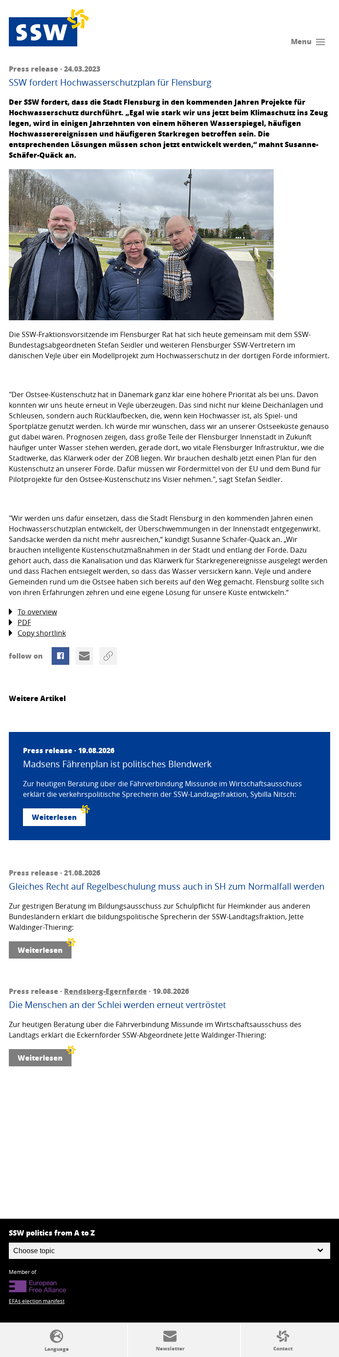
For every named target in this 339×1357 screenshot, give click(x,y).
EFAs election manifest (36, 1300)
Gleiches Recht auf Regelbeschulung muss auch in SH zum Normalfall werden (166, 886)
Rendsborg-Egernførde (105, 991)
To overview (37, 612)
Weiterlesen (54, 817)
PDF (24, 622)
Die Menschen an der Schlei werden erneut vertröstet (117, 1005)
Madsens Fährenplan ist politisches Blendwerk (117, 764)
